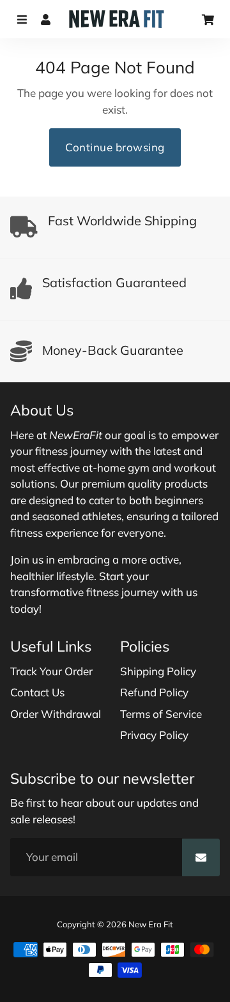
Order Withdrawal (55, 714)
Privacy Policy (154, 735)
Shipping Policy (158, 671)
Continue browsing (115, 147)
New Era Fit (150, 924)
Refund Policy (154, 692)
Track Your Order (51, 671)
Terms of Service (161, 714)
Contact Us (37, 692)
